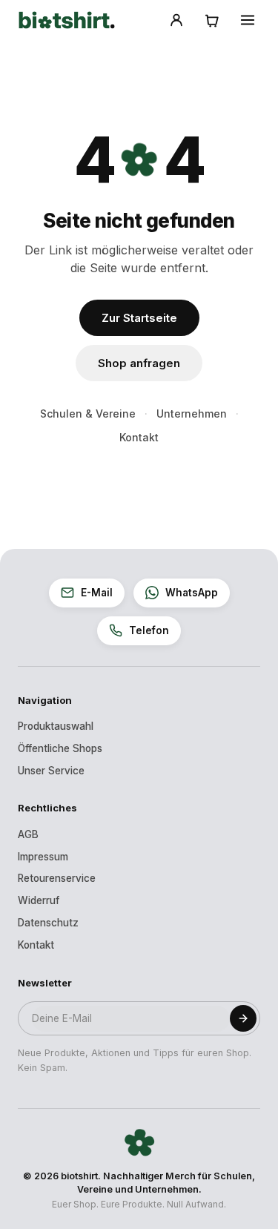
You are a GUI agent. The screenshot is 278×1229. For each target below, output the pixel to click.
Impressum (43, 857)
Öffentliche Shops (60, 748)
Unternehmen (191, 413)
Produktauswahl (55, 726)
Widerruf (38, 900)
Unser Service (51, 771)
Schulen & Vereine (88, 413)
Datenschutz (48, 923)
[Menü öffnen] (247, 20)
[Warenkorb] (212, 20)
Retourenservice (57, 878)
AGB (28, 834)
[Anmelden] (176, 20)
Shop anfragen (139, 363)
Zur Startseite (139, 318)
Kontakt (139, 437)
